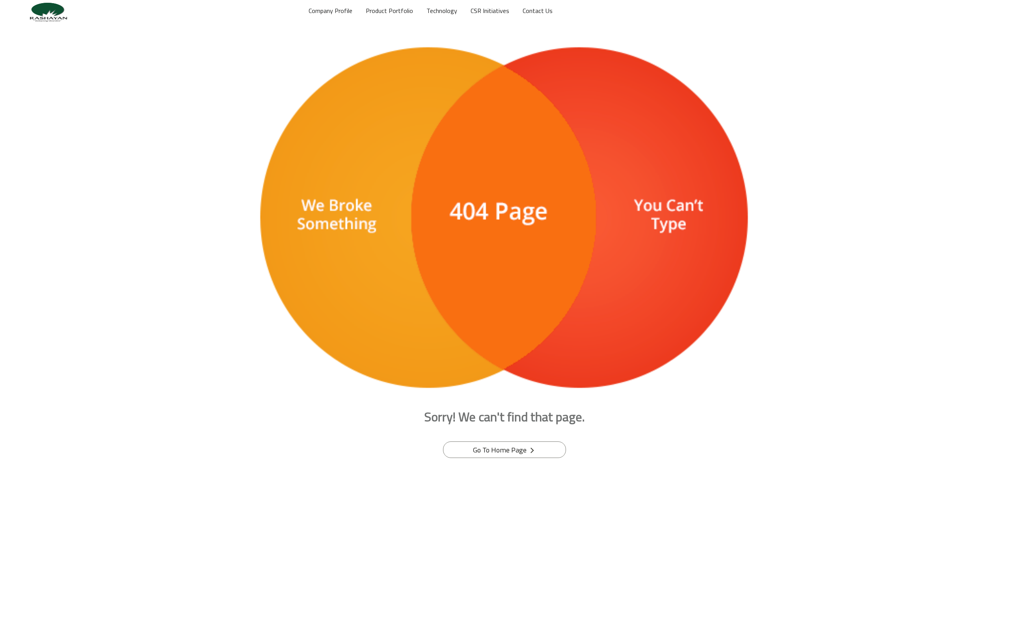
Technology (441, 10)
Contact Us (538, 10)
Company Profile (330, 10)
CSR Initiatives (490, 10)
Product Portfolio (389, 10)
